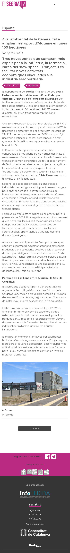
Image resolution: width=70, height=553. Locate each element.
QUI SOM (35, 510)
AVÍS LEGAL (35, 518)
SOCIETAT (12, 85)
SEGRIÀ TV (35, 504)
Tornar (35, 428)
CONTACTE (35, 514)
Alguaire (33, 85)
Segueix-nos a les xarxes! (27, 456)
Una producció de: (35, 485)
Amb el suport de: (35, 524)
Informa (7, 410)
